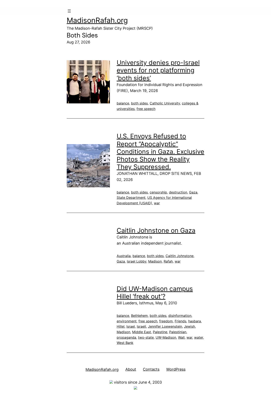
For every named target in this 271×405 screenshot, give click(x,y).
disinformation (179, 315)
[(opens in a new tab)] (88, 81)
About (130, 369)
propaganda (126, 337)
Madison (155, 261)
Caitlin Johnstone (180, 256)
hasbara (194, 321)
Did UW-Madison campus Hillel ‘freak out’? (155, 292)
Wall (181, 337)
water (198, 337)
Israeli (141, 326)
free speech (146, 109)
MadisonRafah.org (97, 20)
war (157, 203)
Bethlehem (139, 315)
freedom (166, 321)
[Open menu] (69, 11)
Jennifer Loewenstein (165, 326)
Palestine (160, 332)
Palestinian (177, 332)
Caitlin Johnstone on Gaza (156, 230)
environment (127, 321)
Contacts (151, 369)
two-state (146, 337)
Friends (180, 321)
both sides (139, 103)
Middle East (141, 332)
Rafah (168, 261)
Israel (130, 326)
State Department (131, 197)
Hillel (120, 326)
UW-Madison (166, 337)
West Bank (125, 343)
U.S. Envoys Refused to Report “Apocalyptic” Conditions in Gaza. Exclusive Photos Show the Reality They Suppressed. (160, 151)
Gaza (193, 192)
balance (123, 103)
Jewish (189, 326)
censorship (158, 192)
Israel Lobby (136, 261)
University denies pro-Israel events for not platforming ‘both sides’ (158, 70)
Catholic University (165, 103)
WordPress (175, 369)
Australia (124, 256)
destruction (178, 192)
